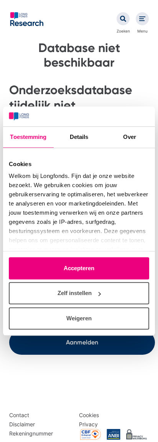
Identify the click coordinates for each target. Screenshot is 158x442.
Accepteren (79, 268)
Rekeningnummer (31, 433)
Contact (19, 415)
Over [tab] (129, 137)
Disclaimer (22, 424)
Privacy (88, 424)
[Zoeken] (123, 18)
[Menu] (142, 18)
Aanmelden (82, 342)
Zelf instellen (75, 293)
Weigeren (79, 318)
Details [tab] (79, 137)
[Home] (27, 19)
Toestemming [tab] (28, 137)
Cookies (89, 415)
